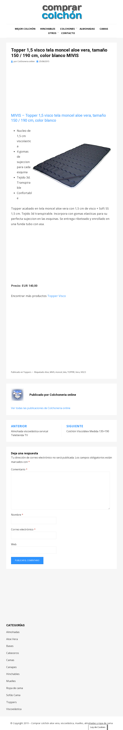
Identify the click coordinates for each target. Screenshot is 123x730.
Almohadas (87, 28)
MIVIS (52, 372)
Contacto (68, 33)
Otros (52, 33)
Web (13, 544)
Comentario (19, 469)
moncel (58, 372)
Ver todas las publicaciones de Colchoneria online (40, 408)
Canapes (11, 667)
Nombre (17, 514)
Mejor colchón (25, 28)
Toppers (27, 372)
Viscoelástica (13, 709)
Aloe (47, 372)
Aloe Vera (12, 639)
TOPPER (70, 372)
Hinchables (47, 28)
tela (64, 372)
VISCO (83, 372)
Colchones (67, 28)
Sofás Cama (13, 695)
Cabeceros (12, 653)
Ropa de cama (14, 688)
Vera (77, 372)
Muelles (11, 681)
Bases (9, 646)
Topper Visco (56, 296)
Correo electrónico (23, 529)
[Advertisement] (61, 89)
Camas (104, 28)
